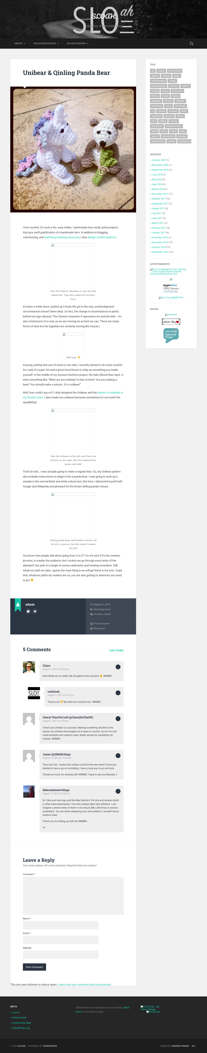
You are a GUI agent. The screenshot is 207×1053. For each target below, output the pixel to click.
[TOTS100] (153, 1011)
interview (161, 111)
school (163, 131)
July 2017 (157, 213)
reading (163, 121)
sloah (107, 614)
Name (27, 918)
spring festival (168, 136)
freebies (175, 96)
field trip (155, 96)
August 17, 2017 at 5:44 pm (56, 793)
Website (27, 948)
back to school (175, 71)
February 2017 (159, 228)
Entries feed (19, 1017)
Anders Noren (180, 1046)
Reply (118, 666)
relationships (157, 126)
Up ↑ (194, 1046)
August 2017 (158, 208)
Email (27, 933)
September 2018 (160, 169)
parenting (169, 116)
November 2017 (160, 194)
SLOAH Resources (45, 43)
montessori (156, 116)
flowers (165, 96)
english (165, 91)
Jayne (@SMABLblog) (57, 754)
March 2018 (158, 189)
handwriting (157, 106)
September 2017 (160, 203)
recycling (173, 121)
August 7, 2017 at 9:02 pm (56, 669)
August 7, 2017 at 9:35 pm (56, 721)
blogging (166, 76)
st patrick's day (158, 141)
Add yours (116, 650)
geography (156, 101)
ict (153, 111)
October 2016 (159, 247)
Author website (35, 611)
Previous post (102, 623)
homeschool (180, 106)
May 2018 (157, 179)
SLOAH (103, 16)
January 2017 (158, 232)
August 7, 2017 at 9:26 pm (61, 695)
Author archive (28, 611)
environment (177, 91)
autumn (161, 71)
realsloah (54, 691)
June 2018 (157, 174)
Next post (99, 628)
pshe (154, 121)
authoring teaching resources (61, 237)
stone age (182, 136)
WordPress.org (21, 1027)
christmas (174, 86)
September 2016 (160, 252)
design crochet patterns (102, 237)
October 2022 (159, 160)
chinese (172, 81)
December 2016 (160, 237)
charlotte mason (158, 81)
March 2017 (158, 223)
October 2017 (159, 198)
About (18, 43)
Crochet (98, 614)
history (168, 106)
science (173, 131)
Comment (29, 874)
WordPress (50, 1046)
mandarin (173, 111)
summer (171, 141)
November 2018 (160, 165)
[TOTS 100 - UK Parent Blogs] (153, 1009)
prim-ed (180, 116)
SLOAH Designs (76, 43)
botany (177, 76)
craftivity (185, 86)
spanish (155, 136)
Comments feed (21, 1022)
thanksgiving (184, 141)
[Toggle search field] (191, 43)
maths (184, 111)
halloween (180, 101)
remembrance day (173, 126)
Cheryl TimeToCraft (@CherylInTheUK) (68, 717)
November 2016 (160, 242)
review (154, 131)
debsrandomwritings (56, 790)
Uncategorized (102, 609)
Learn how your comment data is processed (84, 984)
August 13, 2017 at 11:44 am (57, 758)
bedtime (155, 76)
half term (168, 101)
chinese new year (159, 86)
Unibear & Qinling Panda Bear (66, 73)
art (153, 71)
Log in (15, 1012)
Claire (46, 665)
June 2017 (157, 218)
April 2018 (157, 184)
